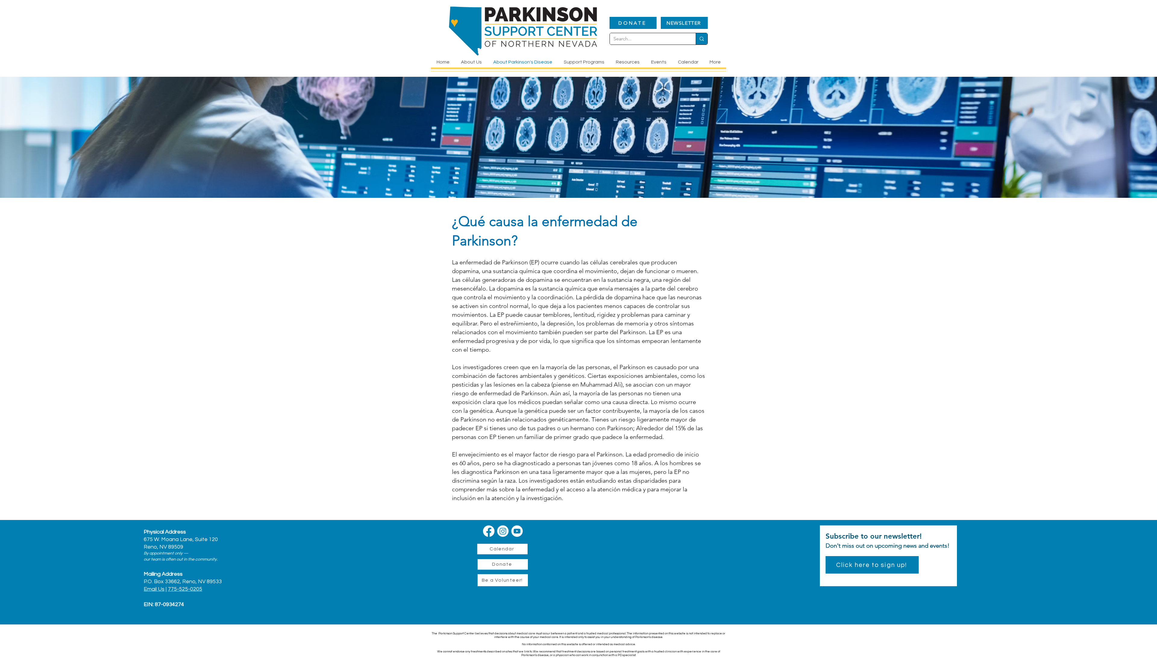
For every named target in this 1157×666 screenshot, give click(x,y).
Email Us (154, 589)
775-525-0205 (185, 589)
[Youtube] (517, 531)
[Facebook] (488, 531)
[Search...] (701, 39)
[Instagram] (503, 531)
